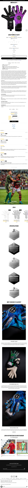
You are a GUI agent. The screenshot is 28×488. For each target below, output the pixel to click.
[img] (2, 132)
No (14, 45)
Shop (4, 478)
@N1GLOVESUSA (15, 437)
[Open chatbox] (1, 486)
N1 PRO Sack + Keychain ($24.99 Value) (13, 48)
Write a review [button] (14, 121)
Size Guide (13, 62)
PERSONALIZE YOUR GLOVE (13, 44)
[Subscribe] (24, 469)
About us (11, 478)
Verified (13, 128)
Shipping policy (17, 478)
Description (9, 62)
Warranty (16, 62)
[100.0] (13, 125)
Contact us (14, 478)
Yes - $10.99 (14, 46)
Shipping (11, 38)
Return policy (21, 478)
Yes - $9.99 (14, 50)
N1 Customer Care (7, 478)
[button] (13, 36)
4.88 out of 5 (16, 113)
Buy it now (14, 58)
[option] (14, 18)
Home (2, 478)
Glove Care (18, 62)
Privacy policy (24, 478)
